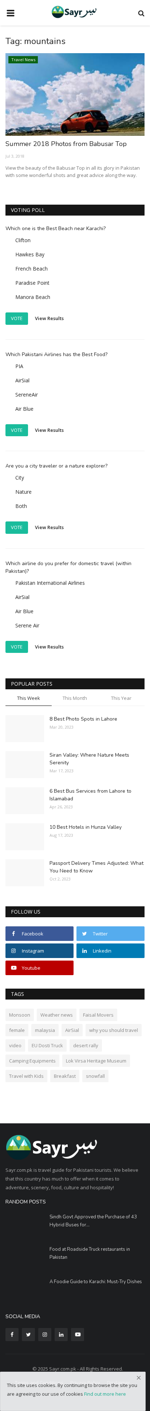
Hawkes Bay (29, 254)
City (19, 477)
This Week (28, 698)
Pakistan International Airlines (50, 582)
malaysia (45, 1030)
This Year (121, 698)
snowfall (95, 1076)
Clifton (23, 240)
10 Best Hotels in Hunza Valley (86, 827)
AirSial (22, 380)
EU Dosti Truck (47, 1045)
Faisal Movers (98, 1015)
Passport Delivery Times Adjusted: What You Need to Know (96, 867)
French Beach (31, 268)
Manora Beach (32, 296)
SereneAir (26, 394)
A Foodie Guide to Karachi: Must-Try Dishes (96, 1281)
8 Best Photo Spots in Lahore (83, 719)
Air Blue (24, 408)
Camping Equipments (32, 1060)
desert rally (85, 1045)
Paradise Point (32, 282)
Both (21, 505)
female (17, 1030)
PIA (19, 366)
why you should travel (113, 1030)
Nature (23, 491)
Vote (17, 318)
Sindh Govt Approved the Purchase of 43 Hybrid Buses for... (93, 1221)
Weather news (56, 1015)
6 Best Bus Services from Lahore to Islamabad (90, 795)
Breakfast (65, 1076)
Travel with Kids (26, 1076)
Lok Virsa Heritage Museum (96, 1060)
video (15, 1045)
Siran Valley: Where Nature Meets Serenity (89, 759)
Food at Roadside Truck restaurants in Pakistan (90, 1253)
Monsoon (19, 1015)
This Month (75, 698)
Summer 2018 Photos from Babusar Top (66, 143)
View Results (49, 318)
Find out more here (105, 1394)
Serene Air (27, 625)
